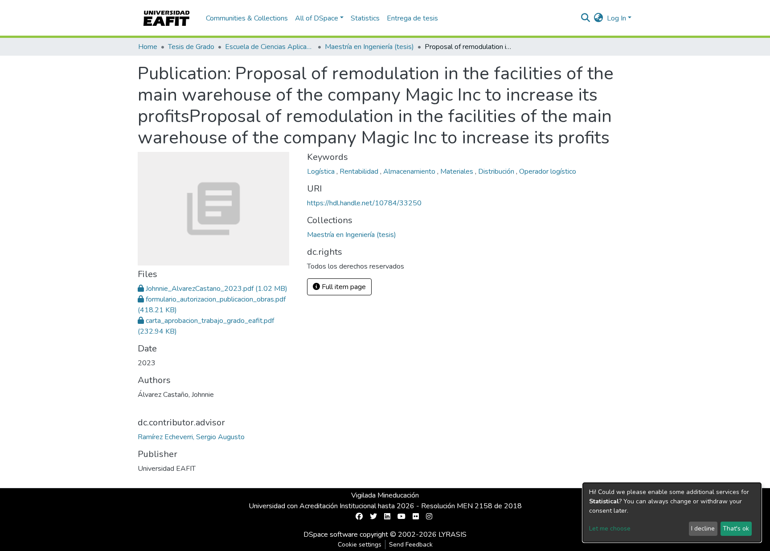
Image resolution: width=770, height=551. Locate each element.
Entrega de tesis (412, 18)
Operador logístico (547, 171)
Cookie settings (359, 544)
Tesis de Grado (191, 47)
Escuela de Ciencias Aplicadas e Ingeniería (269, 47)
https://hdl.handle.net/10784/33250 (364, 203)
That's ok (736, 528)
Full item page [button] (343, 287)
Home (147, 47)
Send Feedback (411, 544)
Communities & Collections (247, 18)
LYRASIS (452, 534)
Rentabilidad (360, 171)
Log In (616, 18)
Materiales (457, 171)
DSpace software (330, 534)
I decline (703, 528)
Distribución (497, 171)
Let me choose (610, 528)
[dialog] (672, 512)
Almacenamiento (410, 171)
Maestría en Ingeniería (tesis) (369, 47)
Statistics (365, 18)
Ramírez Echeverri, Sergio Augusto (191, 437)
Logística (321, 171)
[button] (598, 18)
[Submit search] (585, 18)
